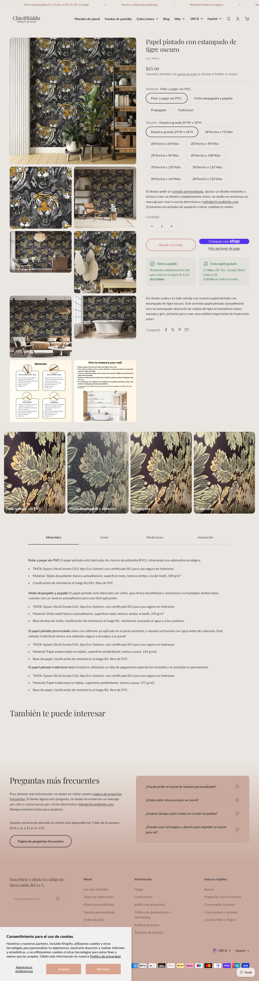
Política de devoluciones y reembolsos (152, 914)
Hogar (138, 889)
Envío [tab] (104, 537)
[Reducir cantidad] (152, 226)
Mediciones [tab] (154, 537)
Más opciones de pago (224, 248)
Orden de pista (94, 919)
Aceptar (63, 969)
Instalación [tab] (205, 537)
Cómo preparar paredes (221, 912)
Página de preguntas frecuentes (41, 841)
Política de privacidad (105, 956)
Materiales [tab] (53, 537)
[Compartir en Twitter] (172, 329)
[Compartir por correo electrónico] (186, 329)
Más (177, 19)
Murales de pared (87, 19)
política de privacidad (149, 904)
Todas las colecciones (99, 897)
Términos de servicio (148, 932)
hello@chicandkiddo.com (220, 202)
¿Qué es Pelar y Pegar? (220, 919)
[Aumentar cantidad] (171, 226)
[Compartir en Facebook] (165, 329)
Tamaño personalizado (99, 912)
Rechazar (103, 969)
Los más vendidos (96, 889)
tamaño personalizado (187, 191)
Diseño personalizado (99, 904)
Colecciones (145, 19)
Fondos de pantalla (118, 19)
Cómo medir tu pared (219, 904)
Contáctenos (143, 897)
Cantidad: (153, 217)
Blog (166, 19)
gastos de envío (187, 74)
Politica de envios (146, 925)
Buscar (209, 889)
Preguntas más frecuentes (222, 897)
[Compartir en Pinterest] (179, 329)
